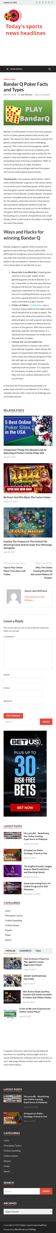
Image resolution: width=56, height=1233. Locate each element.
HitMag (32, 1229)
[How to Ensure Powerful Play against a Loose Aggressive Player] (13, 959)
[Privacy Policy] (52, 2)
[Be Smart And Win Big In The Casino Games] (28, 494)
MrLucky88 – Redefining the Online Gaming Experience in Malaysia (36, 836)
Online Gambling (13, 920)
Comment (10, 637)
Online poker (35, 305)
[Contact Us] (43, 2)
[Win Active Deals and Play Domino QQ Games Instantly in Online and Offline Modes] (12, 991)
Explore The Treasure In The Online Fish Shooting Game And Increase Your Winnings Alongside (28, 544)
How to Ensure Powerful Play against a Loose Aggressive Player (36, 961)
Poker (8, 935)
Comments (25, 951)
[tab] (10, 951)
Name (7, 675)
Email (7, 688)
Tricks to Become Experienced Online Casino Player (34, 1010)
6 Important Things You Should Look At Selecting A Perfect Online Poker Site (25, 451)
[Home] (37, 2)
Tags (38, 951)
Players (8, 930)
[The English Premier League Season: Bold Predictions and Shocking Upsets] (13, 866)
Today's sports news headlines (26, 30)
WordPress (20, 1229)
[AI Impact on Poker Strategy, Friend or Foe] (13, 850)
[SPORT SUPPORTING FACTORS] (13, 976)
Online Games (10, 79)
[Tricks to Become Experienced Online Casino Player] (10, 1008)
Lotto (7, 910)
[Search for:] (28, 722)
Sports (8, 939)
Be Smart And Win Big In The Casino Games (27, 497)
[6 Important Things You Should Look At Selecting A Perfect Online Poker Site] (28, 446)
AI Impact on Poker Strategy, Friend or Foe (35, 852)
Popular (10, 951)
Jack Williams (26, 95)
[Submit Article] (49, 2)
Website (8, 701)
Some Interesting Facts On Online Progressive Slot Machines (37, 886)
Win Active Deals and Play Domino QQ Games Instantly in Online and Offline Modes (37, 994)
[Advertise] (46, 2)
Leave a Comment (42, 95)
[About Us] (40, 2)
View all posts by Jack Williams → (35, 598)
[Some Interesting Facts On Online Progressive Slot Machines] (13, 883)
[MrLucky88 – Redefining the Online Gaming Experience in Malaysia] (13, 833)
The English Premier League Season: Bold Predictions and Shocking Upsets (38, 869)
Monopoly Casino (14, 915)
